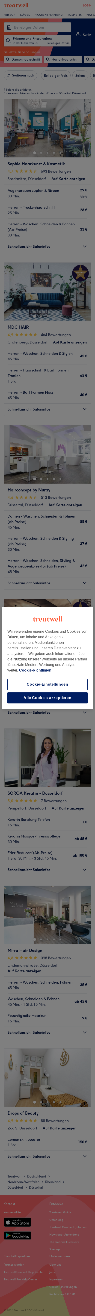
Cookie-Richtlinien (35, 670)
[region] (47, 658)
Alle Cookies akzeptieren (47, 698)
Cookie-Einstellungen (47, 684)
